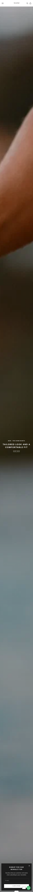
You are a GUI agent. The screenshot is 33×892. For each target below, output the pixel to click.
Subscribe (16, 886)
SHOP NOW (16, 451)
